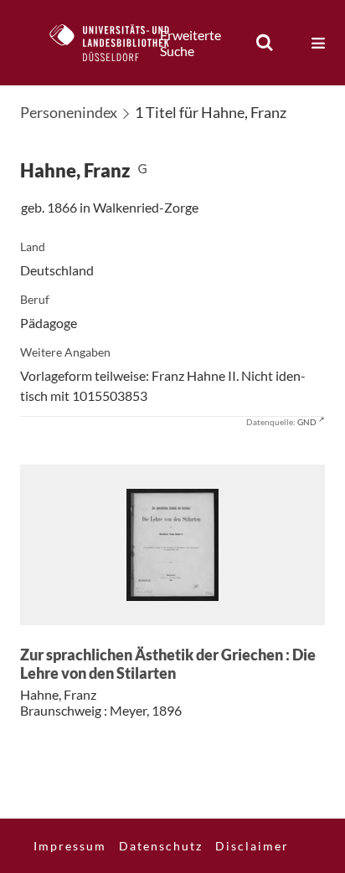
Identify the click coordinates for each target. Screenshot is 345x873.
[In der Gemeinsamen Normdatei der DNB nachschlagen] (142, 170)
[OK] (264, 42)
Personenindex (68, 112)
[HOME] (118, 42)
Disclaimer (252, 846)
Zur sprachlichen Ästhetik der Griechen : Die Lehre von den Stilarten (168, 664)
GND (307, 422)
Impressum (69, 846)
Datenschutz (161, 846)
